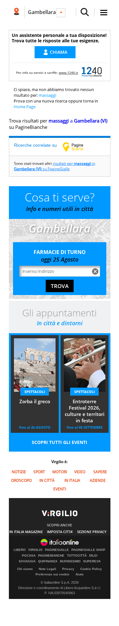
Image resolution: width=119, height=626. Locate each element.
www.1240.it (68, 72)
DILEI (93, 555)
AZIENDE (98, 480)
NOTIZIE (19, 472)
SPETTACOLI (34, 391)
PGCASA (29, 555)
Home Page (25, 106)
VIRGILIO (35, 550)
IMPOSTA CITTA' (60, 531)
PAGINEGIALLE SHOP (88, 550)
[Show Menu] (103, 13)
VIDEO (79, 472)
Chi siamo (25, 569)
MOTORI (59, 472)
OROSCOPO (21, 480)
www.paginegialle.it (78, 146)
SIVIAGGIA (27, 561)
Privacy (68, 569)
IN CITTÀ (47, 480)
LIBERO (20, 550)
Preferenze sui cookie (52, 574)
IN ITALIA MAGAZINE (26, 531)
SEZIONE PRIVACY (92, 531)
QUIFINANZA (47, 561)
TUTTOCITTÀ (77, 555)
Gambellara (42, 12)
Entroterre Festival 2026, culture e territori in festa (84, 411)
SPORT (39, 472)
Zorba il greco (34, 401)
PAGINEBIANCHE (51, 555)
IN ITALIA (72, 480)
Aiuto (79, 574)
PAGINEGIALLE (57, 550)
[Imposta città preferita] (16, 12)
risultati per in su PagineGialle (54, 166)
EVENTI (59, 489)
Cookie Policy (91, 569)
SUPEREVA (92, 561)
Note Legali (47, 569)
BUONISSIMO (70, 561)
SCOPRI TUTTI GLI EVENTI (59, 442)
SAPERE (100, 472)
